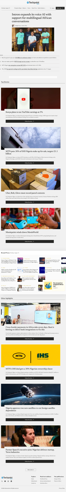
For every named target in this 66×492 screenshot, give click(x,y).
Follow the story (28, 121)
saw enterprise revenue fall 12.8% (17, 65)
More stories (31, 469)
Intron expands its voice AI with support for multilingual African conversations (32, 18)
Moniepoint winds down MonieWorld (22, 232)
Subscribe (59, 8)
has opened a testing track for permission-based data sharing (22, 69)
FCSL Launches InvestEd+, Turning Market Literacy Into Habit (29, 279)
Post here (55, 287)
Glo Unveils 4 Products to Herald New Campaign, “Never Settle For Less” (53, 271)
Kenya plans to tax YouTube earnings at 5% (24, 112)
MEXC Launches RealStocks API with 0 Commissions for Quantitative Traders (8, 271)
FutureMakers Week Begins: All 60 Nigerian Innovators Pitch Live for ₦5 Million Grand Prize (30, 271)
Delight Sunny (18, 25)
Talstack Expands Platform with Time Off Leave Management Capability (52, 261)
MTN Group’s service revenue (22, 61)
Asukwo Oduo (24, 25)
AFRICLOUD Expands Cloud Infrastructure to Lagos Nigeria (30, 261)
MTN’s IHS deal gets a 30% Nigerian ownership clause (29, 369)
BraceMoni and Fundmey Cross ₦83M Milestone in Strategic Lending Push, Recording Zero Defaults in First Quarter (8, 279)
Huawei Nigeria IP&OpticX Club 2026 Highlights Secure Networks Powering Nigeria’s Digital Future (9, 261)
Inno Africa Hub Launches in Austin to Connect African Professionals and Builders (28, 289)
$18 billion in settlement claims (23, 57)
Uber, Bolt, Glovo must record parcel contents (25, 193)
